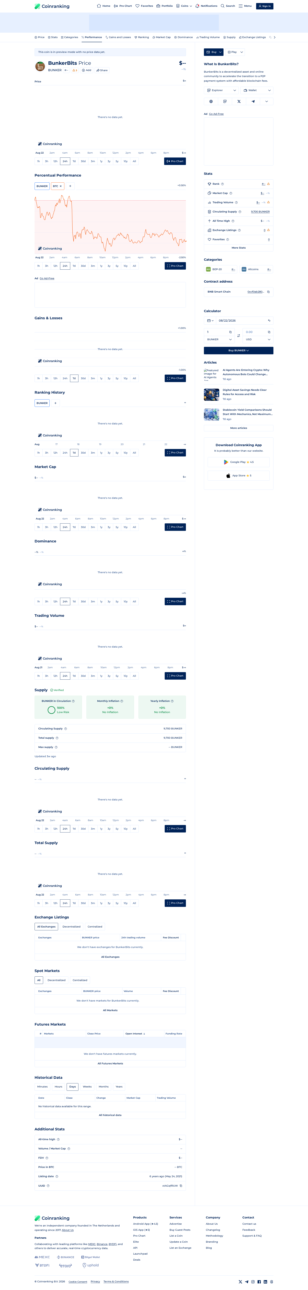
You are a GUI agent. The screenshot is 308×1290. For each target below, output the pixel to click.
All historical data (110, 1115)
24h (65, 161)
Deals (136, 1259)
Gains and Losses (120, 37)
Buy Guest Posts (180, 1229)
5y (117, 161)
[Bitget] (90, 1257)
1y (101, 161)
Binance (102, 1244)
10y (126, 161)
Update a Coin (179, 1241)
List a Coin (176, 1235)
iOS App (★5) (141, 1229)
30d (83, 161)
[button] (220, 269)
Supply (231, 37)
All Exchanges (46, 926)
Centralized (95, 926)
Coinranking (56, 6)
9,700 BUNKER (260, 211)
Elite (136, 1241)
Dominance (185, 37)
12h (55, 161)
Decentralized (72, 926)
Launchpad (140, 1253)
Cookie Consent (78, 1281)
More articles (238, 428)
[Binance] (65, 1257)
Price (41, 37)
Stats (54, 37)
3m (93, 161)
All (134, 161)
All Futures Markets (110, 1063)
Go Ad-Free (47, 278)
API (135, 1247)
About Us (68, 1230)
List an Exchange (180, 1247)
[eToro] (65, 1265)
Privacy (95, 1281)
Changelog (213, 1229)
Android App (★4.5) (145, 1223)
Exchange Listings (254, 37)
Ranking (143, 37)
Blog (209, 1247)
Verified (59, 690)
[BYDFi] (42, 1265)
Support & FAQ (252, 1235)
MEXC (92, 1244)
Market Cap (163, 37)
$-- (262, 193)
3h (46, 161)
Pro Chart (139, 1235)
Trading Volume (209, 37)
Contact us (249, 1223)
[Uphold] (90, 1265)
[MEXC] (42, 1257)
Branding (212, 1241)
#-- (66, 70)
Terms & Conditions (116, 1281)
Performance (93, 37)
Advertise (176, 1223)
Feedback (248, 1229)
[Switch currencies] (239, 335)
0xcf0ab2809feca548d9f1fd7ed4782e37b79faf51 (256, 291)
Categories (71, 37)
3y (109, 161)
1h (38, 161)
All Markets (110, 1010)
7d (74, 161)
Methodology (214, 1235)
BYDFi (113, 1244)
